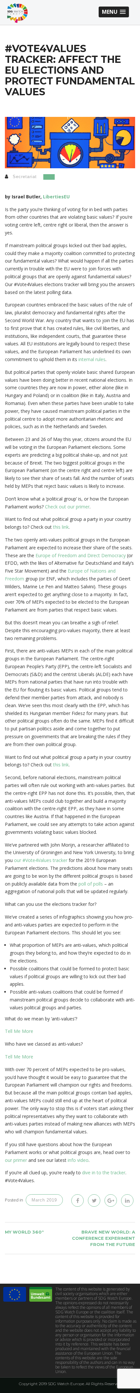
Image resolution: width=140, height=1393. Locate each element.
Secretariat (25, 176)
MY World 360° (24, 1232)
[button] (114, 12)
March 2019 (44, 1200)
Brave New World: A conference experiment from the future (103, 1238)
